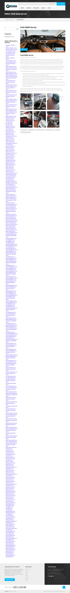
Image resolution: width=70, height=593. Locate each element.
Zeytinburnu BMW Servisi (10, 502)
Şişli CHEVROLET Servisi (10, 52)
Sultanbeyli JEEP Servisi (10, 127)
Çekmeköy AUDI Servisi (10, 481)
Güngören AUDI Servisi (10, 472)
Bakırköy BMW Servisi (10, 548)
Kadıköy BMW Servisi (10, 525)
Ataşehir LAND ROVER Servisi (11, 443)
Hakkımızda (28, 7)
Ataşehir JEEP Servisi (10, 168)
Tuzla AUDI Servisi (9, 450)
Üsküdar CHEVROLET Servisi (11, 48)
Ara (5, 27)
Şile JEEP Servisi (9, 124)
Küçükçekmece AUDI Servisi (11, 467)
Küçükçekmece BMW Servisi (11, 521)
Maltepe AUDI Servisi (10, 465)
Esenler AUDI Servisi (10, 480)
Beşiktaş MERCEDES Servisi (11, 350)
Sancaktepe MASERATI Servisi (12, 249)
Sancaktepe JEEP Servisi (10, 131)
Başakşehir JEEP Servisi (10, 161)
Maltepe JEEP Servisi (10, 134)
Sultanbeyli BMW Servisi (10, 512)
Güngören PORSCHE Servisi (11, 198)
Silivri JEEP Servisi (9, 129)
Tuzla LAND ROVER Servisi (11, 376)
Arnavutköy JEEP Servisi (10, 170)
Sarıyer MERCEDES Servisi (11, 313)
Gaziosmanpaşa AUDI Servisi (11, 474)
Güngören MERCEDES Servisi (11, 328)
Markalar (43, 7)
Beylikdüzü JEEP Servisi (10, 156)
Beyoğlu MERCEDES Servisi (11, 345)
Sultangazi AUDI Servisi (10, 457)
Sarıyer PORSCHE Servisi (10, 185)
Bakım (26, 570)
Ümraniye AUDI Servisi (10, 451)
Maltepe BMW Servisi (10, 519)
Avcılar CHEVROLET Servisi (11, 110)
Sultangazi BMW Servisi (10, 511)
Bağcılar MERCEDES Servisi (11, 360)
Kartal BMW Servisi (9, 522)
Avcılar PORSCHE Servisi (10, 227)
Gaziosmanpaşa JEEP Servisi (11, 143)
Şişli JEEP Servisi (9, 123)
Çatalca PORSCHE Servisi (11, 210)
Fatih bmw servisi (32, 129)
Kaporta (26, 578)
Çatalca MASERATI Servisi (11, 272)
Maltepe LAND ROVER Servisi (11, 393)
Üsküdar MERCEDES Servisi (11, 301)
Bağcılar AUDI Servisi (10, 497)
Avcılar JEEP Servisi (10, 167)
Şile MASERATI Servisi (10, 242)
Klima (26, 573)
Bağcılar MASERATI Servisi (11, 291)
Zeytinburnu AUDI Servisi (10, 454)
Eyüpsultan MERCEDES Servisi (12, 333)
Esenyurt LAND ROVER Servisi (11, 413)
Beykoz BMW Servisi (10, 542)
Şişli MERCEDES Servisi (10, 305)
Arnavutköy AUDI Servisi (10, 499)
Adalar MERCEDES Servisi (11, 367)
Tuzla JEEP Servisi (9, 121)
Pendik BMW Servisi (10, 518)
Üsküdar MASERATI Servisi (11, 234)
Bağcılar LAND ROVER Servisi (11, 440)
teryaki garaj (57, 129)
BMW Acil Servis (9, 579)
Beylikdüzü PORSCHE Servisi (11, 215)
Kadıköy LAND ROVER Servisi (11, 401)
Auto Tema (6, 591)
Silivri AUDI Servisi (9, 460)
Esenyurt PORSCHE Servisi (11, 205)
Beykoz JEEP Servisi (10, 157)
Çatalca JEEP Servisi (10, 151)
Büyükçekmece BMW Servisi (11, 538)
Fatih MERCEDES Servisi (10, 332)
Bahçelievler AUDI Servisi (11, 495)
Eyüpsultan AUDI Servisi (10, 477)
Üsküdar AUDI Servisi (10, 453)
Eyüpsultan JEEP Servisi (10, 146)
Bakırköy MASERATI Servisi (11, 286)
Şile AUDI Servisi (9, 455)
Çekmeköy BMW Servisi (10, 535)
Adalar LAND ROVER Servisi (11, 447)
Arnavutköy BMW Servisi (10, 555)
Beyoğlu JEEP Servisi (10, 154)
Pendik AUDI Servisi (10, 464)
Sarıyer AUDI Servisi (10, 461)
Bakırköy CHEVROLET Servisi (11, 104)
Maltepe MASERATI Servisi (11, 252)
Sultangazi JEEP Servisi (10, 126)
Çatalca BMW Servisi (10, 536)
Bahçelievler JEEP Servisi (11, 164)
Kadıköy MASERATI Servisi (11, 259)
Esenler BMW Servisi (10, 534)
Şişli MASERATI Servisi (10, 241)
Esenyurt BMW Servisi (10, 532)
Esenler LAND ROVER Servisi (11, 414)
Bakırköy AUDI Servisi (10, 494)
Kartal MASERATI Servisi (10, 256)
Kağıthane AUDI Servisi (10, 470)
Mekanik (26, 572)
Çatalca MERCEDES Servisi (11, 343)
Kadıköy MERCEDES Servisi (11, 326)
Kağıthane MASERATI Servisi (11, 258)
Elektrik (26, 575)
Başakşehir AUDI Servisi (10, 492)
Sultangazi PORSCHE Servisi (11, 181)
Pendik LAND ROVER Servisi (11, 391)
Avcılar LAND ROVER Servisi (11, 441)
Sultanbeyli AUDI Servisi (10, 458)
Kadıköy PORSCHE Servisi (11, 197)
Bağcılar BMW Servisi (10, 551)
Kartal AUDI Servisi (9, 468)
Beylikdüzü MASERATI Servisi (11, 278)
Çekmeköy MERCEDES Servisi (11, 339)
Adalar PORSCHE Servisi (10, 231)
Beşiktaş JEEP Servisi (10, 158)
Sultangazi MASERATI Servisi (11, 244)
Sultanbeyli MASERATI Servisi (11, 245)
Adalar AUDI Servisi (9, 501)
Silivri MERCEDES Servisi (10, 312)
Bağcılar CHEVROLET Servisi (11, 109)
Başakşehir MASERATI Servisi (11, 285)
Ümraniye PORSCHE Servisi (11, 175)
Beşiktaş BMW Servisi (10, 337)
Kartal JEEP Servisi (9, 137)
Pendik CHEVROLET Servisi (11, 66)
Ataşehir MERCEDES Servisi (11, 363)
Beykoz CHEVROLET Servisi (11, 99)
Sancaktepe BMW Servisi (10, 517)
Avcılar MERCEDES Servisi (11, 362)
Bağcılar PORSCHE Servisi (11, 225)
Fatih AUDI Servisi (9, 475)
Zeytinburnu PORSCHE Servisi (11, 173)
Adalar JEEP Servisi (9, 171)
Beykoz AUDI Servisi (10, 488)
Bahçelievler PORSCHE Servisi (12, 224)
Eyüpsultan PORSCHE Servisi (11, 204)
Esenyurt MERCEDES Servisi (11, 335)
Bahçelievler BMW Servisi (11, 549)
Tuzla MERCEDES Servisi (10, 303)
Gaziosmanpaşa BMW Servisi (11, 528)
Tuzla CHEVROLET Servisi (11, 50)
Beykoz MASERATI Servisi (11, 279)
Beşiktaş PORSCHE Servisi (11, 218)
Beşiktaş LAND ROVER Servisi (11, 428)
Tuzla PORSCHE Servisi (10, 177)
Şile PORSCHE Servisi (10, 180)
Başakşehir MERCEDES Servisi (12, 355)
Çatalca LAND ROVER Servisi (11, 418)
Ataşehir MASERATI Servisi (11, 293)
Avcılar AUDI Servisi (9, 498)
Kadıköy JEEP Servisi (10, 140)
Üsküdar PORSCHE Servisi (11, 174)
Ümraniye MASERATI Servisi (11, 238)
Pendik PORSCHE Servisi (10, 188)
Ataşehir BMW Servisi (10, 553)
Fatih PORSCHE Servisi (10, 202)
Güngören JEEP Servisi (10, 141)
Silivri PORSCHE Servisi (10, 184)
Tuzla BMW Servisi (9, 507)
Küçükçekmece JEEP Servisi (11, 136)
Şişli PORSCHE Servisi (10, 178)
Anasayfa (22, 7)
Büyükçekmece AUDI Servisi (11, 484)
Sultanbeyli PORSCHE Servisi (11, 183)
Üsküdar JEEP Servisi (10, 119)
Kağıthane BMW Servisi (10, 524)
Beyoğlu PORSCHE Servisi (11, 214)
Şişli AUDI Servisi (9, 448)
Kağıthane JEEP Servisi (10, 139)
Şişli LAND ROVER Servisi (11, 377)
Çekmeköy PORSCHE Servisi (11, 208)
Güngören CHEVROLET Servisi (11, 76)
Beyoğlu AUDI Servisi (10, 485)
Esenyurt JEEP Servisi (10, 147)
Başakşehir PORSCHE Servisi (11, 221)
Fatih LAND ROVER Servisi (11, 409)
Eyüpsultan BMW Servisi (10, 531)
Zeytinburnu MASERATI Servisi (12, 232)
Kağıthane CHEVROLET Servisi (11, 73)
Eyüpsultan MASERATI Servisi (11, 266)
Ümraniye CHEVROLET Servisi (11, 49)
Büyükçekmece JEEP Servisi (11, 153)
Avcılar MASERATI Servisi (11, 292)
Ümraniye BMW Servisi (10, 505)
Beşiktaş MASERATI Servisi (11, 281)
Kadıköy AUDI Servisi (10, 471)
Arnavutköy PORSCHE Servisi (11, 229)
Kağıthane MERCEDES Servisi (11, 325)
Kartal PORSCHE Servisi (10, 194)
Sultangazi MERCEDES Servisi (11, 308)
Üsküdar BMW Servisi (10, 504)
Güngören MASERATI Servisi (11, 261)
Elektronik (27, 577)
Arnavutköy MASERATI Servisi (11, 295)
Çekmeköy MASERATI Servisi (11, 271)
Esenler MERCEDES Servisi (11, 336)
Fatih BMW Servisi (28, 27)
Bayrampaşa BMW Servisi (11, 545)
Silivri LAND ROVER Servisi (11, 386)
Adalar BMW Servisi (9, 556)
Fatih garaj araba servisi (40, 129)
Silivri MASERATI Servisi (10, 247)
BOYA (26, 580)
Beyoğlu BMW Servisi (10, 539)
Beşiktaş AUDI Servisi (10, 490)
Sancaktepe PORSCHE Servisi (11, 187)
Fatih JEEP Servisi (9, 144)
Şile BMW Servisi (9, 509)
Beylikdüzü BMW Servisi (10, 541)
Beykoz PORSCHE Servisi (11, 217)
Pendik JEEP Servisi (10, 133)
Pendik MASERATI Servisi (11, 251)
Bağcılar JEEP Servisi (10, 166)
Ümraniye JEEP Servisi (10, 120)
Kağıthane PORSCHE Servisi (11, 195)
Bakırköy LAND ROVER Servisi (11, 436)
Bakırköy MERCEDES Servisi (11, 356)
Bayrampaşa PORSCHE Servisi (11, 220)
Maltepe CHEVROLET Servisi (11, 67)
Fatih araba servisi (24, 129)
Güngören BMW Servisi (10, 526)
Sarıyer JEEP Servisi (10, 130)
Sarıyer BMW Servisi (10, 515)
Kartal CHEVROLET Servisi (11, 72)
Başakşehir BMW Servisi (10, 546)
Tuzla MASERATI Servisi (10, 239)
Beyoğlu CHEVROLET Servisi (11, 94)
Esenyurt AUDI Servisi (10, 478)
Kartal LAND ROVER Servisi (11, 397)
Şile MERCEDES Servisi (10, 306)
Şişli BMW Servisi (9, 508)
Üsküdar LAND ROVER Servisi (11, 372)
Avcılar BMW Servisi (10, 552)
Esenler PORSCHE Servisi (11, 207)
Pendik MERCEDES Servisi (11, 318)
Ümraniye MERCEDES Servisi (11, 302)
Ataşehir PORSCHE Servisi (11, 228)
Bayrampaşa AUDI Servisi (10, 491)
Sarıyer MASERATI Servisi (11, 248)
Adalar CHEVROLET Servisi (11, 116)
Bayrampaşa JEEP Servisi (11, 160)
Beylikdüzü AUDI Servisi (10, 487)
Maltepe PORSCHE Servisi (11, 190)
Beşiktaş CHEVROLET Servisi (11, 100)
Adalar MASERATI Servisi (10, 296)
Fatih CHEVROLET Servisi (11, 80)
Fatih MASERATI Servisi (10, 265)
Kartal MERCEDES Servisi (11, 323)
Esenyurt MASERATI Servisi (11, 268)
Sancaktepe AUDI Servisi (10, 463)
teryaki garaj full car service (25, 132)
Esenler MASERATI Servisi (11, 269)
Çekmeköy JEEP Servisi (10, 150)
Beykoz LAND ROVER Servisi (11, 427)
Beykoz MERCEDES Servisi (11, 349)
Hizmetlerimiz (36, 7)
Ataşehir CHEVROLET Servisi (11, 112)
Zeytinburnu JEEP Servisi (10, 117)
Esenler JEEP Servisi (10, 148)
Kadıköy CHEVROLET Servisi (11, 75)
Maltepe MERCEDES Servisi (11, 319)
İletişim (49, 7)
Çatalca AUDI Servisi (10, 482)
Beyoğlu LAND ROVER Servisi (11, 423)
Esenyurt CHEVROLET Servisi (11, 85)
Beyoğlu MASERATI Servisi (11, 276)
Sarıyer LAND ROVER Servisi (11, 387)
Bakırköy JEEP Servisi (10, 163)
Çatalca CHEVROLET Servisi (11, 90)
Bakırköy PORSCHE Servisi (11, 222)
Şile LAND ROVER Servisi (11, 379)
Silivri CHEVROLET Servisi (11, 60)
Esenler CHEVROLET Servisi (11, 86)
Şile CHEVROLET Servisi (10, 53)
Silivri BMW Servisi (9, 514)
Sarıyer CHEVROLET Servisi (11, 62)
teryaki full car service (50, 129)
